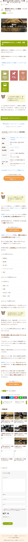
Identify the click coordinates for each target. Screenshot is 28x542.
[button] (3, 397)
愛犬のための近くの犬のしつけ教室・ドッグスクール (14, 1)
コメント (5, 477)
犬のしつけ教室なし (12, 390)
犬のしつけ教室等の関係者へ (14, 537)
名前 (4, 494)
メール (4, 499)
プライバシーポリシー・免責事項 (11, 535)
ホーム (3, 535)
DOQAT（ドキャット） (15, 208)
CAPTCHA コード (6, 516)
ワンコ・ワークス (14, 147)
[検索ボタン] (27, 1)
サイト (4, 504)
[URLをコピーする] (25, 397)
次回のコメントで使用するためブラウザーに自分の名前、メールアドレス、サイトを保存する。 (14, 510)
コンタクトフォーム (22, 535)
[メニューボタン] (1, 1)
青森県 (4, 13)
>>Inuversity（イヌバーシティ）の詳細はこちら (12, 170)
